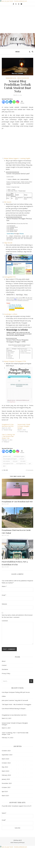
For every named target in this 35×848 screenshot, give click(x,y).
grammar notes (7, 456)
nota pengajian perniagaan (10, 459)
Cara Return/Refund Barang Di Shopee (13, 708)
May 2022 (5, 767)
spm (30, 463)
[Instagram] (17, 101)
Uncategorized (23, 78)
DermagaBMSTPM (10, 277)
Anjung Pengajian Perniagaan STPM (15, 361)
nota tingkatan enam (8, 463)
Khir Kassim (7, 202)
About (3, 661)
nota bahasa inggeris (19, 456)
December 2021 (7, 783)
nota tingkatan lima (21, 463)
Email (4, 595)
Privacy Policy (6, 673)
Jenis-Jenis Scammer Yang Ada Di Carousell (15, 700)
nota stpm (22, 461)
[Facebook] (3, 101)
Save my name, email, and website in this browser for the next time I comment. (17, 616)
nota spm (15, 461)
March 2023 (5, 759)
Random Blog (11, 78)
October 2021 (6, 787)
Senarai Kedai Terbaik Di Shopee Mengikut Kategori (24, 426)
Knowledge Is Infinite (10, 314)
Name (4, 586)
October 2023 (6, 750)
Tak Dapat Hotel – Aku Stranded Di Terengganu (16, 704)
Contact (4, 665)
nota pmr (21, 459)
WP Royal (21, 842)
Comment (5, 621)
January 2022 (6, 779)
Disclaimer (5, 669)
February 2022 (6, 775)
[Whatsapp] (14, 101)
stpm (4, 466)
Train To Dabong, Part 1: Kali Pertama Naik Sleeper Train (8, 436)
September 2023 (7, 755)
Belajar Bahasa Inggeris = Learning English (17, 158)
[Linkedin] (10, 101)
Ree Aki (17, 40)
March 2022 (5, 771)
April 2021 (5, 791)
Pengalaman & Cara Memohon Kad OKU (8, 425)
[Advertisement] (17, 19)
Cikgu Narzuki (8, 243)
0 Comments (29, 470)
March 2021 (5, 795)
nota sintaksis (6, 461)
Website (4, 604)
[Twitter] (7, 101)
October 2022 (6, 763)
